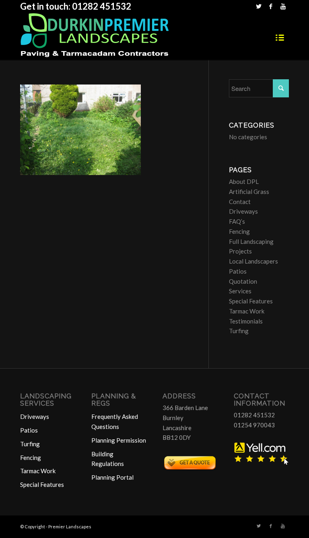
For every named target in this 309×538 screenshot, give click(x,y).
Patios (238, 271)
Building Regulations (107, 459)
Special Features (251, 301)
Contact (240, 201)
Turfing (239, 330)
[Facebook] (270, 6)
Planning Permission (118, 440)
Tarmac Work (246, 311)
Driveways (243, 211)
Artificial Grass (249, 191)
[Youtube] (283, 6)
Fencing (239, 231)
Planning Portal (112, 477)
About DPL (244, 181)
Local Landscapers (253, 261)
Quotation (243, 281)
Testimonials (246, 321)
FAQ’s (237, 221)
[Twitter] (258, 6)
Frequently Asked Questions (114, 421)
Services (240, 291)
